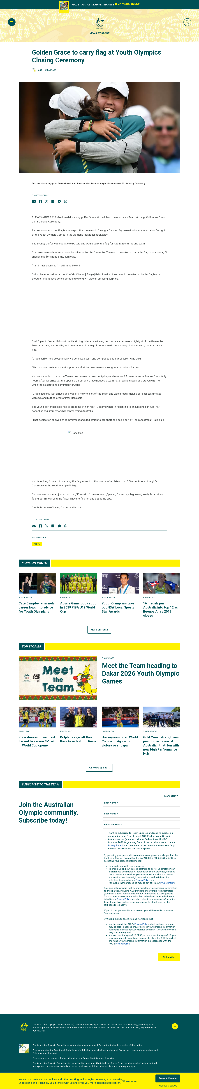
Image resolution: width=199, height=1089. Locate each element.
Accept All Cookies (168, 1078)
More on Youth (99, 629)
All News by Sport (99, 767)
